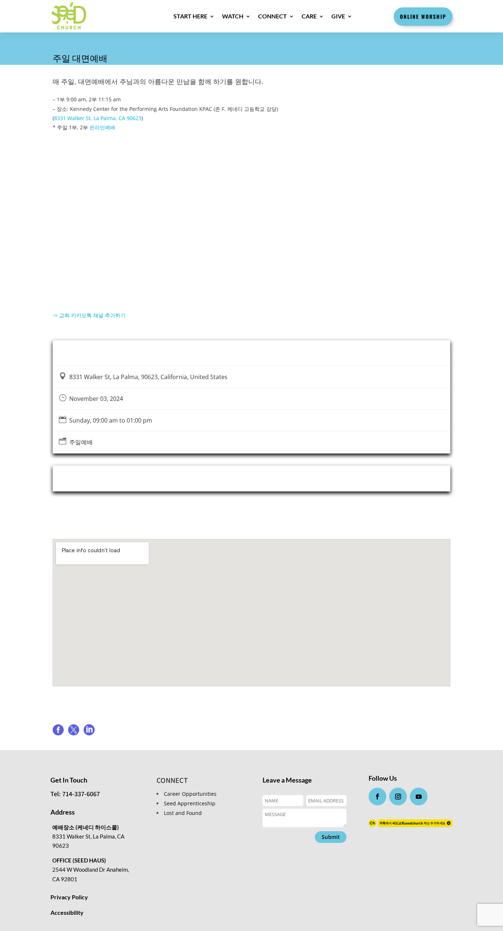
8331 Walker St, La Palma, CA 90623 (97, 118)
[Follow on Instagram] (398, 796)
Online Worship (423, 16)
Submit (330, 836)
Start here (190, 16)
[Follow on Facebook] (377, 796)
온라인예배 (102, 127)
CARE (309, 16)
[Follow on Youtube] (419, 796)
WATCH (232, 16)
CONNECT (272, 16)
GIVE (338, 16)
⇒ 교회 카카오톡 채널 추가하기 (89, 315)
